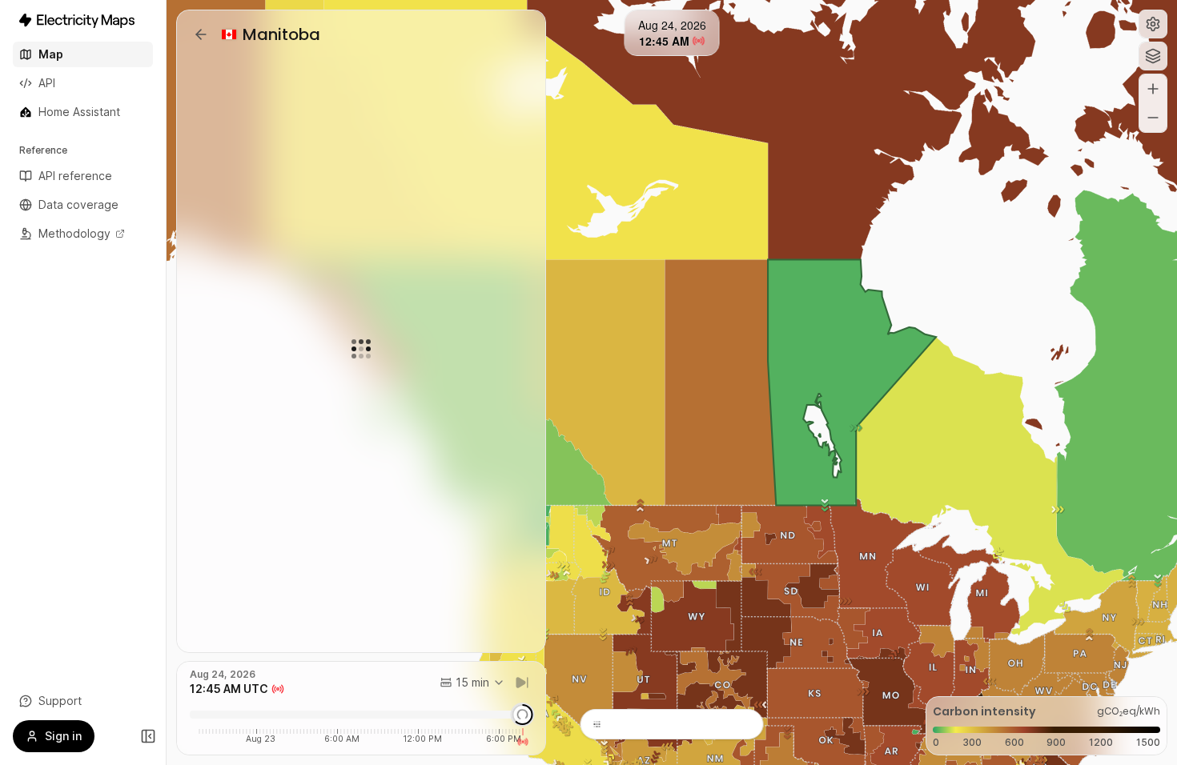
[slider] (522, 714)
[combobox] (472, 682)
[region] (672, 382)
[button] (1153, 24)
